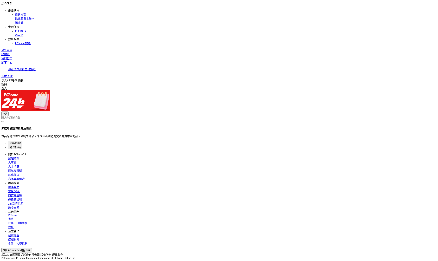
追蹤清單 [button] (13, 69)
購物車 (5, 54)
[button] (219, 23)
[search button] (2, 121)
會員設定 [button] (30, 69)
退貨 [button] (22, 69)
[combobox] (219, 117)
